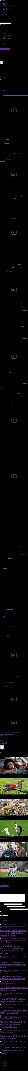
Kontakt (4, 1065)
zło (13, 274)
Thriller (5, 734)
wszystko (24, 445)
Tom (10, 372)
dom (7, 139)
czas (13, 626)
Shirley (20, 546)
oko (21, 302)
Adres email (3, 906)
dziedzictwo (10, 609)
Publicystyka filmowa (8, 5)
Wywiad (4, 7)
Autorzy (4, 1063)
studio (8, 636)
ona (13, 267)
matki (19, 264)
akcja (13, 406)
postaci (25, 310)
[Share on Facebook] (15, 81)
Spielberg (5, 568)
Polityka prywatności (7, 1062)
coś (7, 669)
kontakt (22, 196)
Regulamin (5, 1067)
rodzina (25, 338)
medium (9, 159)
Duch (15, 198)
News (4, 3)
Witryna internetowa (4, 909)
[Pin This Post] (15, 84)
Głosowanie (5, 9)
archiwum (6, 686)
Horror (16, 732)
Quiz (4, 12)
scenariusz (23, 553)
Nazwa (2, 904)
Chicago (25, 383)
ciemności (2, 161)
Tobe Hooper (10, 734)
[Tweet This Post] (15, 82)
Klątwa (7, 604)
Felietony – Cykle (7, 8)
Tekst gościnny (3, 78)
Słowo (4, 616)
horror (10, 558)
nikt (17, 215)
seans (22, 326)
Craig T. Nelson (9, 732)
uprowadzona (17, 153)
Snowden (17, 676)
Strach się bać (9, 682)
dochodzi (6, 143)
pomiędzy (13, 218)
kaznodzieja (9, 271)
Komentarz (3, 893)
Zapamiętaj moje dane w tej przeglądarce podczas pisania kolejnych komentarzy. (12, 912)
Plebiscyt (5, 10)
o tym (18, 393)
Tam (1, 388)
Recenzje (5, 4)
